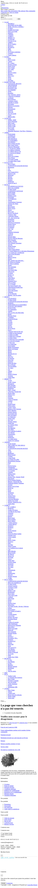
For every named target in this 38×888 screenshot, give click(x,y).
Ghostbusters (11, 467)
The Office (11, 429)
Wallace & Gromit (13, 500)
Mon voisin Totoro (13, 145)
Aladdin (10, 311)
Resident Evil (11, 641)
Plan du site (7, 821)
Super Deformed (12, 121)
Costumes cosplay (13, 101)
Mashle (10, 259)
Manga (10, 71)
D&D (9, 49)
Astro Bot (10, 589)
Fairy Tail (10, 229)
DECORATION (12, 139)
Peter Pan (10, 357)
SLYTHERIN (12, 90)
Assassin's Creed (12, 587)
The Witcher (11, 432)
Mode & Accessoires (13, 106)
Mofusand (10, 175)
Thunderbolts (11, 570)
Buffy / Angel (11, 390)
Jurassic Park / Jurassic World (16, 477)
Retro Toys (11, 76)
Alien (9, 450)
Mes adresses (22, 11)
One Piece (11, 268)
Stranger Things (12, 421)
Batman (10, 516)
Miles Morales (12, 551)
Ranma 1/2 (11, 275)
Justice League (12, 546)
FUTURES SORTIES (14, 52)
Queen (9, 669)
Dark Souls (11, 598)
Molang (10, 177)
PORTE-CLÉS (12, 196)
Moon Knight (11, 553)
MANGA (10, 46)
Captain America (12, 522)
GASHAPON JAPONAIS (15, 191)
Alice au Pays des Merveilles (16, 312)
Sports (9, 79)
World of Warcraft (13, 652)
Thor (9, 568)
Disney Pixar (11, 66)
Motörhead (11, 668)
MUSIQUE (11, 47)
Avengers (10, 515)
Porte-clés (10, 112)
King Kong (11, 478)
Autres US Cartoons (13, 440)
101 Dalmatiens (12, 309)
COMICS (10, 36)
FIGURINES (11, 142)
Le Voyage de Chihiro (14, 148)
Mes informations (13, 11)
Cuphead (10, 597)
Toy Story (10, 368)
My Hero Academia (13, 263)
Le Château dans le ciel (14, 151)
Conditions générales (10, 789)
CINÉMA (10, 34)
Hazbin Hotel (11, 404)
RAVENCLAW (12, 88)
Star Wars (10, 80)
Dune (9, 462)
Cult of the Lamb (12, 595)
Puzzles (10, 685)
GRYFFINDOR (12, 85)
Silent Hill (10, 644)
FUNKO (10, 28)
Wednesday (11, 437)
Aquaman (10, 513)
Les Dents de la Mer (13, 459)
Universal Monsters (13, 499)
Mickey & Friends (13, 349)
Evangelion (11, 227)
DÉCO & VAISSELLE (14, 583)
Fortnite (10, 613)
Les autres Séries (12, 439)
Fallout (10, 608)
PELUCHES (11, 137)
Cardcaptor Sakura (13, 216)
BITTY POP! (11, 60)
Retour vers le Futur (13, 486)
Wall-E (10, 372)
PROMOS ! (11, 23)
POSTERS (11, 197)
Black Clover (11, 208)
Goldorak (10, 233)
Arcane (10, 380)
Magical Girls (11, 173)
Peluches (10, 107)
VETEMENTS (12, 199)
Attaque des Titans (13, 203)
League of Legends (13, 622)
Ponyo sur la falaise (13, 156)
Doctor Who (11, 393)
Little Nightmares (12, 624)
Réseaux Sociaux (9, 824)
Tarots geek (11, 698)
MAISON (10, 303)
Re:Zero (10, 276)
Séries (9, 77)
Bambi (9, 314)
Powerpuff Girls (12, 414)
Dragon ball (11, 226)
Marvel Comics (12, 72)
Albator (10, 200)
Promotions (7, 804)
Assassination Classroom (15, 202)
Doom (9, 601)
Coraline (10, 456)
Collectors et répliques (14, 96)
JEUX (9, 50)
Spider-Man (11, 560)
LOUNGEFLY (12, 298)
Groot (9, 538)
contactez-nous (23, 722)
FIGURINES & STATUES (15, 186)
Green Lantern (12, 537)
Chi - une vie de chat (13, 218)
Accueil (6, 22)
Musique (10, 74)
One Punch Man (12, 270)
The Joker (10, 567)
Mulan (9, 355)
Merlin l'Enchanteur (13, 347)
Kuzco (9, 330)
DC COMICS (12, 507)
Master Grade (11, 124)
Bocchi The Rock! (13, 213)
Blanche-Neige (12, 316)
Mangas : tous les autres (14, 295)
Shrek (9, 491)
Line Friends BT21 (13, 172)
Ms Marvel (11, 554)
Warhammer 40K (12, 687)
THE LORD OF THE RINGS (16, 445)
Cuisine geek (11, 693)
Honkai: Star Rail (12, 617)
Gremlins (10, 472)
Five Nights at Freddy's (14, 611)
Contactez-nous (8, 823)
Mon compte (4, 11)
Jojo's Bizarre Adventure (14, 243)
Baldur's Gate (11, 590)
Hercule (10, 327)
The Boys (10, 426)
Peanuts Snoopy (12, 412)
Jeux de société (12, 113)
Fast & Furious (12, 466)
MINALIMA (11, 117)
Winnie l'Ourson (12, 374)
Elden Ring (11, 605)
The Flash (10, 565)
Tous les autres (12, 671)
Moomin (10, 178)
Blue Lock (11, 211)
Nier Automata (12, 267)
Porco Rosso (11, 158)
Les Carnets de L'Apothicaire (16, 252)
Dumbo (10, 320)
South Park (11, 423)
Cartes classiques (12, 684)
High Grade (11, 123)
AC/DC (10, 660)
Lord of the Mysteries (14, 254)
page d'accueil (13, 722)
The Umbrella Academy (14, 431)
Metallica (10, 665)
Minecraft (10, 630)
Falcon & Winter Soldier (14, 534)
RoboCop (10, 488)
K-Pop (9, 663)
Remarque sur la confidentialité (13, 792)
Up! (9, 369)
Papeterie (10, 110)
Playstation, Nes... (13, 638)
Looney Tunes (12, 407)
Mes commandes (30, 11)
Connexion (4, 12)
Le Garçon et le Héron (14, 153)
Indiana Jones (11, 474)
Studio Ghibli (11, 696)
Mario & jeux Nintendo (14, 625)
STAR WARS (12, 444)
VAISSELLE (11, 136)
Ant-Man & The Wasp (14, 511)
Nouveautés (7, 806)
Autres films (11, 377)
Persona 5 (10, 636)
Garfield (10, 401)
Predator (10, 485)
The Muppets (11, 428)
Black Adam (11, 518)
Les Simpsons (12, 417)
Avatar (9, 451)
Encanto (10, 322)
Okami (10, 635)
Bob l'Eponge (11, 385)
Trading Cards (12, 676)
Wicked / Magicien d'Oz (14, 502)
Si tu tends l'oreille (13, 159)
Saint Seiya (11, 279)
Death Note (11, 221)
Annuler (3, 883)
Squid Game (11, 418)
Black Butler (11, 207)
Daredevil (10, 526)
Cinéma (10, 61)
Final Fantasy (11, 609)
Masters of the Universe (14, 409)
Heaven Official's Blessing (15, 238)
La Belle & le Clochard (14, 336)
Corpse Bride (11, 458)
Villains (10, 371)
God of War (11, 616)
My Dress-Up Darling (14, 262)
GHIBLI (10, 42)
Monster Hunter (12, 633)
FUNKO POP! (12, 189)
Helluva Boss (11, 406)
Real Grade (11, 128)
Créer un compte (13, 12)
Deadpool (10, 527)
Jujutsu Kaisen (12, 246)
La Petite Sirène (12, 338)
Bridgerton (11, 388)
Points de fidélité (9, 786)
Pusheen (10, 180)
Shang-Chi (11, 556)
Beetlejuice (11, 453)
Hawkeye (10, 541)
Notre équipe (7, 819)
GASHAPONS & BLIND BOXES (18, 166)
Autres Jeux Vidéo (13, 657)
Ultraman (10, 292)
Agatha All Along (13, 510)
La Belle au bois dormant (15, 333)
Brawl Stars (11, 594)
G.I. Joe (10, 402)
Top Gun (10, 494)
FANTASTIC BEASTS (14, 83)
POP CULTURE (12, 31)
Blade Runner (12, 455)
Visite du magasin (9, 818)
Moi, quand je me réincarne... (16, 260)
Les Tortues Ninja (13, 425)
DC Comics (11, 63)
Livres (9, 115)
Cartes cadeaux (12, 55)
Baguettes (10, 93)
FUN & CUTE (12, 41)
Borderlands (11, 592)
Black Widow (11, 521)
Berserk (10, 205)
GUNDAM (11, 39)
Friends (10, 396)
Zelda (9, 655)
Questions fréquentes (10, 795)
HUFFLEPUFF (12, 87)
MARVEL (11, 508)
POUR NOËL (12, 308)
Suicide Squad (12, 562)
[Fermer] (5, 17)
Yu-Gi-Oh (10, 654)
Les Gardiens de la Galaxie (15, 548)
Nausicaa (10, 154)
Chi (9, 169)
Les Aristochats (12, 344)
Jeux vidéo (11, 69)
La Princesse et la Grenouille (16, 339)
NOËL (10, 91)
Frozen (10, 325)
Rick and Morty (12, 415)
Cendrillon (11, 317)
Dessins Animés (12, 64)
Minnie (10, 350)
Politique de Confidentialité (11, 790)
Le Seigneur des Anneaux (15, 677)
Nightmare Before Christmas (16, 483)
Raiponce (10, 361)
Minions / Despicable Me (15, 481)
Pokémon (10, 639)
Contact (3, 4)
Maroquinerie (11, 109)
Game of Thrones (13, 399)
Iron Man (10, 545)
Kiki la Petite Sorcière (14, 143)
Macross (10, 256)
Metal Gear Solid (12, 628)
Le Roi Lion (11, 342)
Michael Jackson (12, 666)
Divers (9, 529)
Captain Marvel (12, 524)
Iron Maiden (11, 661)
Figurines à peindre (13, 680)
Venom (10, 571)
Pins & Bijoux (12, 99)
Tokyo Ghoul (11, 289)
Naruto (10, 265)
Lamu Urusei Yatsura (14, 249)
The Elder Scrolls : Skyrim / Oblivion (18, 606)
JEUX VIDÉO (12, 44)
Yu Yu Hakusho (12, 293)
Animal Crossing (12, 586)
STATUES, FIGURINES (15, 306)
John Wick (11, 475)
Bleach (10, 210)
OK (19, 19)
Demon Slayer (12, 224)
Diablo (10, 600)
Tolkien (10, 691)
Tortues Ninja (11, 496)
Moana (10, 352)
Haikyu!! (10, 235)
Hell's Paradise (12, 240)
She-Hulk (10, 557)
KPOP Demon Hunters (14, 480)
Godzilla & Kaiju (12, 469)
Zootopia (10, 376)
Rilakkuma (11, 181)
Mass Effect (11, 627)
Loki (9, 549)
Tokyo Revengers (13, 290)
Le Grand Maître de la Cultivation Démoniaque (21, 251)
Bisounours (11, 167)
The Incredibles (12, 366)
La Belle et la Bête (13, 335)
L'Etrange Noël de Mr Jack (15, 331)
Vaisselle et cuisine (13, 102)
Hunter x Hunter (12, 241)
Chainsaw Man (12, 215)
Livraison (7, 784)
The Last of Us (12, 647)
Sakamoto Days (12, 281)
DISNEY (10, 33)
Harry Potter (11, 68)
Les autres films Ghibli (14, 161)
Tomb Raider (11, 650)
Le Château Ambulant (14, 150)
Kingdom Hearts (12, 619)
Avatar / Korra (12, 382)
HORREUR (11, 447)
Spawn (10, 559)
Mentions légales (9, 794)
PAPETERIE (11, 134)
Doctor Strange (12, 530)
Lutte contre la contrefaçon (11, 809)
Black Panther (12, 519)
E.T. (9, 464)
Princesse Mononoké (13, 147)
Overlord (10, 273)
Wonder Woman (12, 576)
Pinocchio (10, 360)
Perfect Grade (11, 126)
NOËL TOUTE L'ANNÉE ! (16, 27)
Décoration (11, 104)
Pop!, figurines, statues (14, 94)
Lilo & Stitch (11, 346)
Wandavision (11, 573)
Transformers (11, 434)
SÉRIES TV (11, 38)
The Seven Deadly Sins (14, 286)
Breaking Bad (12, 387)
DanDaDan (11, 219)
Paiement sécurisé (9, 787)
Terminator (11, 492)
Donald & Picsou (12, 319)
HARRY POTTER (13, 30)
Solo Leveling (12, 282)
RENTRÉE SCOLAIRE (15, 25)
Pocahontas (11, 358)
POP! (9, 58)
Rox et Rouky (12, 365)
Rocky (9, 489)
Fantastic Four (12, 535)
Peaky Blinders (12, 410)
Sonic (9, 646)
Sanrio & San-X (12, 183)
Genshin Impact (12, 614)
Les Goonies (11, 470)
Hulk (9, 543)
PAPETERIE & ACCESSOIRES (17, 305)
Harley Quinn (11, 540)
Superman (10, 564)
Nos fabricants (8, 807)
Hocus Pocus (11, 328)
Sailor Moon (11, 278)
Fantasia (10, 323)
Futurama (10, 398)
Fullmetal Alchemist (13, 232)
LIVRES (10, 53)
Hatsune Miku (12, 237)
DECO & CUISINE (13, 188)
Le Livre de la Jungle (14, 341)
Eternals (10, 532)
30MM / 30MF (12, 120)
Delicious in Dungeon (14, 222)
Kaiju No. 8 (11, 248)
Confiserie (11, 98)
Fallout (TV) (11, 395)
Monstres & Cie (12, 353)
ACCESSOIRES (12, 140)
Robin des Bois (12, 363)
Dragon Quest (12, 603)
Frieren (10, 230)
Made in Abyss (12, 257)
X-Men (10, 578)
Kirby (9, 170)
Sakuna (10, 643)
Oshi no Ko (11, 271)
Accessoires (11, 129)
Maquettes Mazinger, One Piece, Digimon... (20, 131)
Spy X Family (12, 284)
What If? (10, 575)
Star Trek (10, 420)
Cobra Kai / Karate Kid (14, 391)
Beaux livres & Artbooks (15, 695)
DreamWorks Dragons (14, 461)
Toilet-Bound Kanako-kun (15, 287)
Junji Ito (10, 245)
